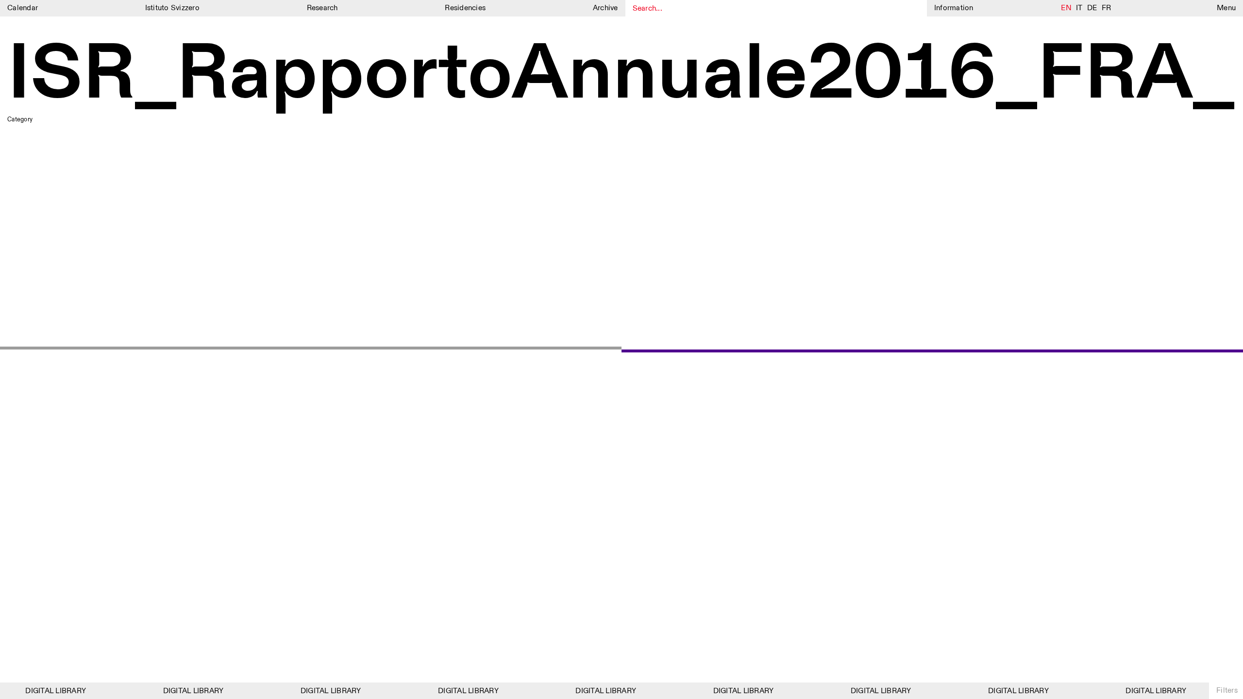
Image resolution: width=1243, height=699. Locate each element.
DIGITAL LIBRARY (50, 691)
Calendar (22, 8)
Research (322, 8)
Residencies (465, 8)
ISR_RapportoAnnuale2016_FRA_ (620, 75)
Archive (605, 8)
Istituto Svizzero (172, 8)
